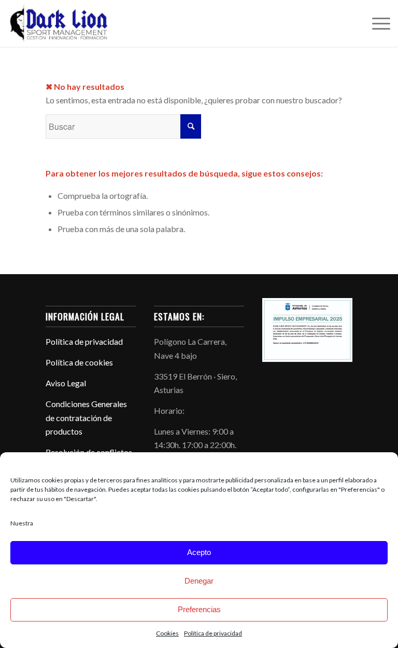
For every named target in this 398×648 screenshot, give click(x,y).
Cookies (167, 633)
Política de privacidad (213, 633)
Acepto (199, 552)
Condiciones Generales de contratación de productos (86, 417)
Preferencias (199, 609)
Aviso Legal (66, 383)
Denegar (199, 580)
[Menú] (376, 23)
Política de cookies (79, 362)
